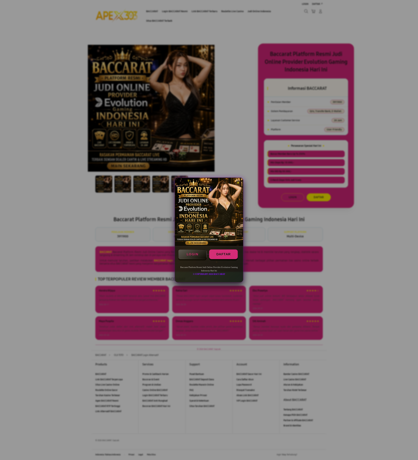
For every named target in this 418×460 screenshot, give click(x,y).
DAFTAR (223, 254)
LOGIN (192, 254)
